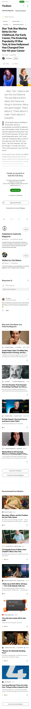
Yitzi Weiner (9, 58)
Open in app (5, 1)
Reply (7, 310)
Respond (25, 290)
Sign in (27, 1)
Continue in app (15, 190)
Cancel (19, 290)
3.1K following (14, 263)
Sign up (22, 1)
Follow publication (20, 10)
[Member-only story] (2, 559)
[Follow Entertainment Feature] (25, 24)
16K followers (5, 239)
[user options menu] (27, 5)
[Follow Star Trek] (9, 21)
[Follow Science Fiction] (21, 21)
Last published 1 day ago (16, 239)
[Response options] (28, 299)
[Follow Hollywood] (10, 24)
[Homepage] (6, 6)
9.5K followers (5, 263)
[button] (4, 290)
